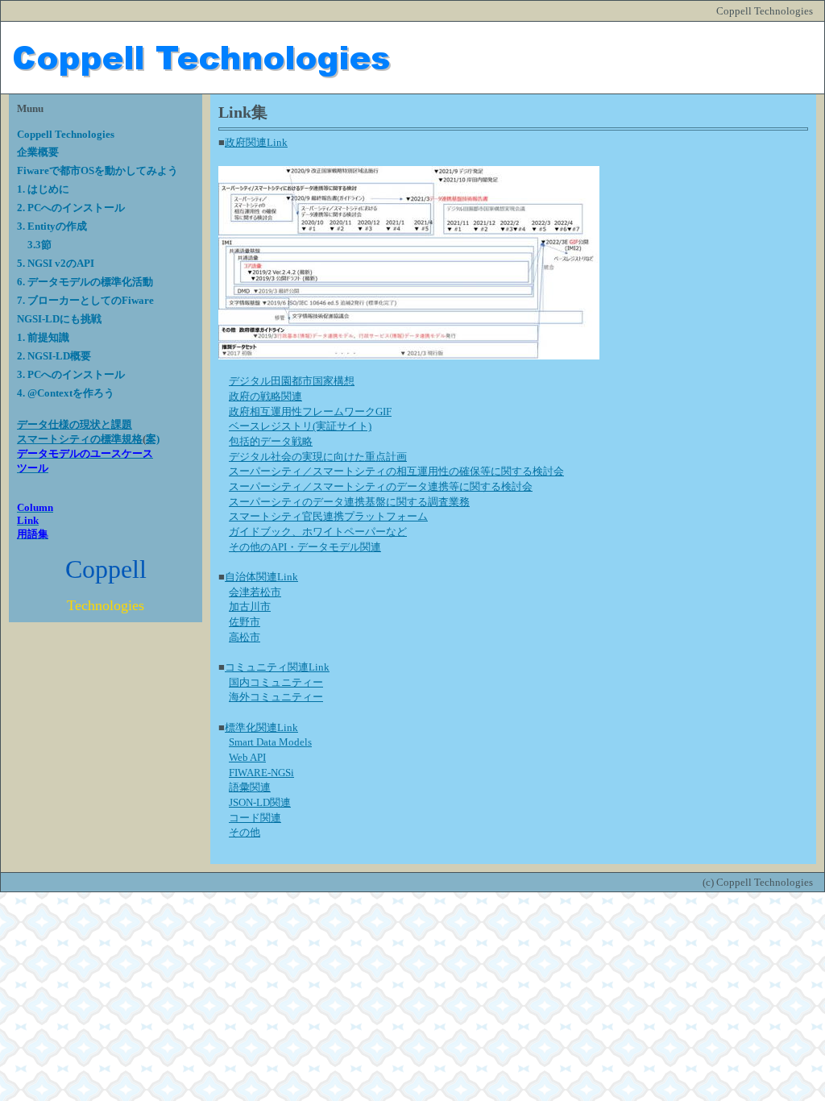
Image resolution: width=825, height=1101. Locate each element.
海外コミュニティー (276, 697)
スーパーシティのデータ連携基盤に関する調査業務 (349, 502)
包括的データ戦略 (271, 441)
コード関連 (255, 818)
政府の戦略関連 (265, 396)
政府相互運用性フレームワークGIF (310, 411)
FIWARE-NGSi (261, 773)
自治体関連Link (261, 577)
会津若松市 (255, 592)
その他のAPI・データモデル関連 (305, 547)
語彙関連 (250, 787)
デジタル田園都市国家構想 (291, 381)
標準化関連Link (261, 727)
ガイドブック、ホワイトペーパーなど (318, 532)
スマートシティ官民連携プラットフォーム (328, 516)
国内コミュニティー (276, 682)
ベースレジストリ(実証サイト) (300, 426)
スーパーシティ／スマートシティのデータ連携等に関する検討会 (381, 486)
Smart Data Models (270, 742)
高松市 (244, 637)
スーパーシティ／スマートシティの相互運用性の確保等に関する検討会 (396, 471)
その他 (244, 832)
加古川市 (250, 606)
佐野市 (244, 622)
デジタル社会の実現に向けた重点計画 (318, 457)
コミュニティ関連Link (277, 667)
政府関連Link (256, 142)
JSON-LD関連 (260, 802)
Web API (247, 757)
